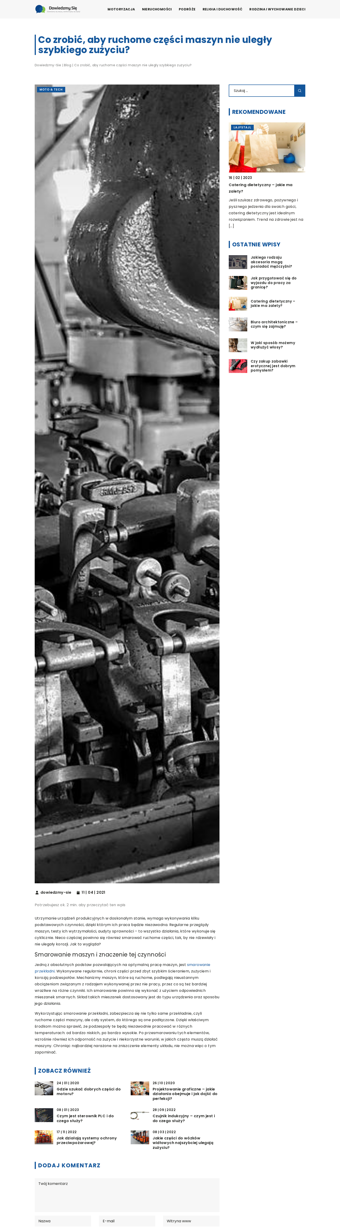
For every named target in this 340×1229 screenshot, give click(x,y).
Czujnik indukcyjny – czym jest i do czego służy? (184, 1118)
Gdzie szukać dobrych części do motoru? (89, 1092)
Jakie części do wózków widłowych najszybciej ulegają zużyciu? (183, 1143)
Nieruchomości (157, 9)
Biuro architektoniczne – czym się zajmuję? (274, 324)
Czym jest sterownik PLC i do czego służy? (85, 1118)
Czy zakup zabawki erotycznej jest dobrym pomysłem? (273, 366)
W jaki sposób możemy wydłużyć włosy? (273, 345)
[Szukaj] (299, 91)
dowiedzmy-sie (55, 892)
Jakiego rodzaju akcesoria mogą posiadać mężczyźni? (271, 262)
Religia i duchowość (223, 9)
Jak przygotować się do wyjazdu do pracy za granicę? (274, 283)
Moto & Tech (51, 89)
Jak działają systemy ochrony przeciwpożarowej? (87, 1141)
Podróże (187, 9)
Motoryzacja (121, 9)
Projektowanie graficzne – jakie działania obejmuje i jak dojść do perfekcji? (185, 1094)
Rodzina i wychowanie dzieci (277, 9)
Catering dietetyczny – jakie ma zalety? (273, 303)
